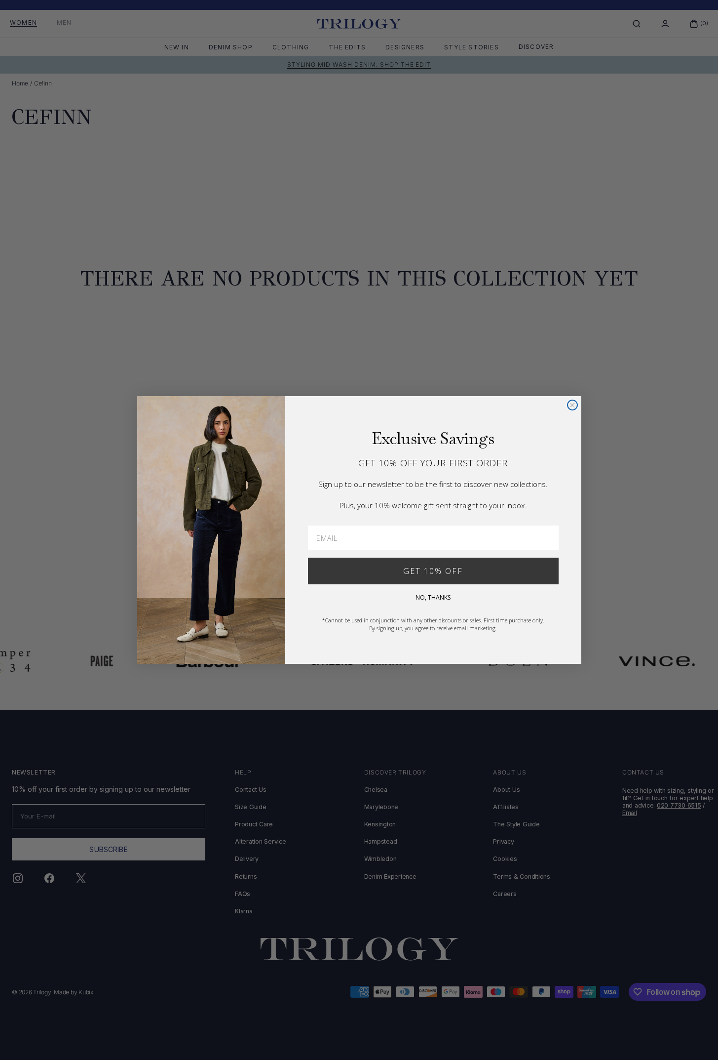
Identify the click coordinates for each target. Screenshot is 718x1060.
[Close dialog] (572, 405)
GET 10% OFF (433, 571)
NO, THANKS (433, 597)
